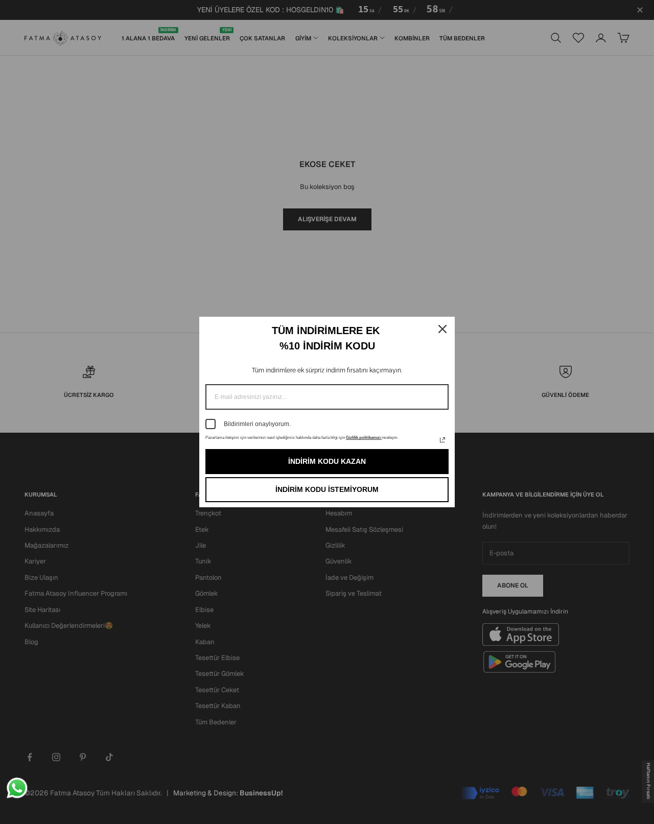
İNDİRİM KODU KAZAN (327, 461)
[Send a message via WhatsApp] (17, 788)
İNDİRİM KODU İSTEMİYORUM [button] (327, 489)
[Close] (442, 329)
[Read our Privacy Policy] (442, 440)
